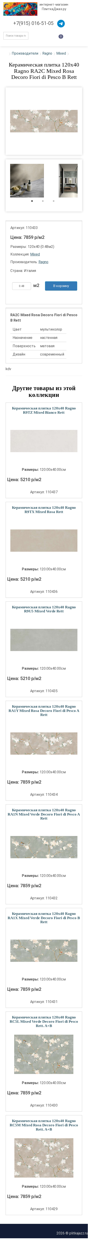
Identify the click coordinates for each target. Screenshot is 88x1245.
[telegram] (61, 23)
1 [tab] (34, 202)
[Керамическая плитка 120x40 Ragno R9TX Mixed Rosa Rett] (43, 540)
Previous (2, 181)
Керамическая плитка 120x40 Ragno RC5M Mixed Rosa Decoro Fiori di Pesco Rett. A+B (44, 1125)
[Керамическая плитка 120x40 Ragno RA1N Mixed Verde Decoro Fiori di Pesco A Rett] (43, 847)
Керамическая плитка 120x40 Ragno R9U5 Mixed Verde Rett (44, 609)
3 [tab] (56, 202)
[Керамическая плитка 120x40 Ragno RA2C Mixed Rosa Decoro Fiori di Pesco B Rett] (44, 121)
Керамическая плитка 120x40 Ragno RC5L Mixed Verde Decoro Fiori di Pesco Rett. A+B (44, 1021)
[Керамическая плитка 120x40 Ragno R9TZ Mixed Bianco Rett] (43, 441)
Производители (25, 53)
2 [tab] (45, 202)
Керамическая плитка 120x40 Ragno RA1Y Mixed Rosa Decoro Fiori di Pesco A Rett (44, 710)
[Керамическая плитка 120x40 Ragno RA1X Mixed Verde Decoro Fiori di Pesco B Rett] (43, 950)
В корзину (61, 286)
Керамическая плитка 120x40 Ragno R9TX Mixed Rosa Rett (44, 509)
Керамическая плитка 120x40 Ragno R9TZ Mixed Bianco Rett (44, 410)
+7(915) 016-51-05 (33, 23)
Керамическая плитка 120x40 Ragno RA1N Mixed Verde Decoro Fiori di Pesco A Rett (44, 814)
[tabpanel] (27, 181)
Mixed (61, 53)
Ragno (47, 53)
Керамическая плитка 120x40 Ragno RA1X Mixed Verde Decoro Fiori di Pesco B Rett (44, 918)
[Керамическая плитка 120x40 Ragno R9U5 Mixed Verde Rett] (43, 640)
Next (85, 181)
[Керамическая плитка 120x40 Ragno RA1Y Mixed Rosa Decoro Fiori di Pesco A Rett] (43, 743)
